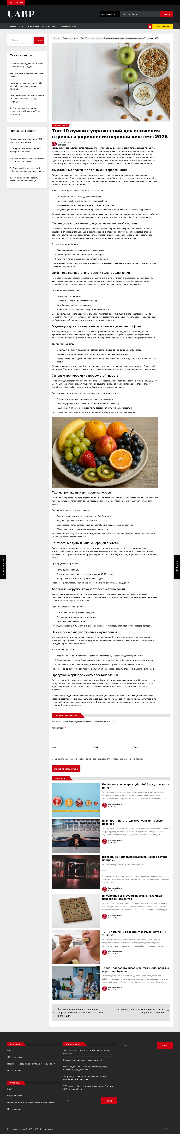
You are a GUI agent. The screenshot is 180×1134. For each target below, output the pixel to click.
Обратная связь (50, 26)
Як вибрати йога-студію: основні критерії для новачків (133, 822)
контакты (49, 1129)
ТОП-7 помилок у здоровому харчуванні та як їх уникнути (134, 933)
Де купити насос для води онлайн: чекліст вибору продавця (26, 65)
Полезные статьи (68, 26)
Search (166, 14)
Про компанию (33, 26)
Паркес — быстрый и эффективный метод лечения (31, 1064)
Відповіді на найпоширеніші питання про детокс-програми (135, 858)
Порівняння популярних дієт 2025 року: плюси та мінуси (135, 786)
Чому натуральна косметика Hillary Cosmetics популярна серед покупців (27, 86)
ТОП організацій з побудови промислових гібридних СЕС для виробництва (26, 111)
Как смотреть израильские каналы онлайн (26, 74)
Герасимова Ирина (65, 143)
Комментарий (59, 728)
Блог (21, 26)
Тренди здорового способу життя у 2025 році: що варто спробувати (135, 969)
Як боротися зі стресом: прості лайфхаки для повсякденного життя (132, 897)
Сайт (136, 747)
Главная (12, 26)
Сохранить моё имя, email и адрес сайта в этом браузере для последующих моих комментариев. (99, 759)
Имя (54, 747)
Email (96, 747)
